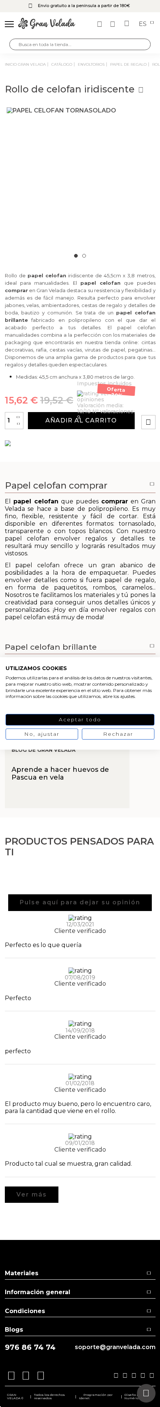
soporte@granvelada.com (115, 1347)
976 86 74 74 (30, 1347)
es (143, 24)
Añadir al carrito (81, 420)
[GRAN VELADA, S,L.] (46, 24)
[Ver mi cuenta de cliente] (113, 24)
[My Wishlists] (100, 24)
